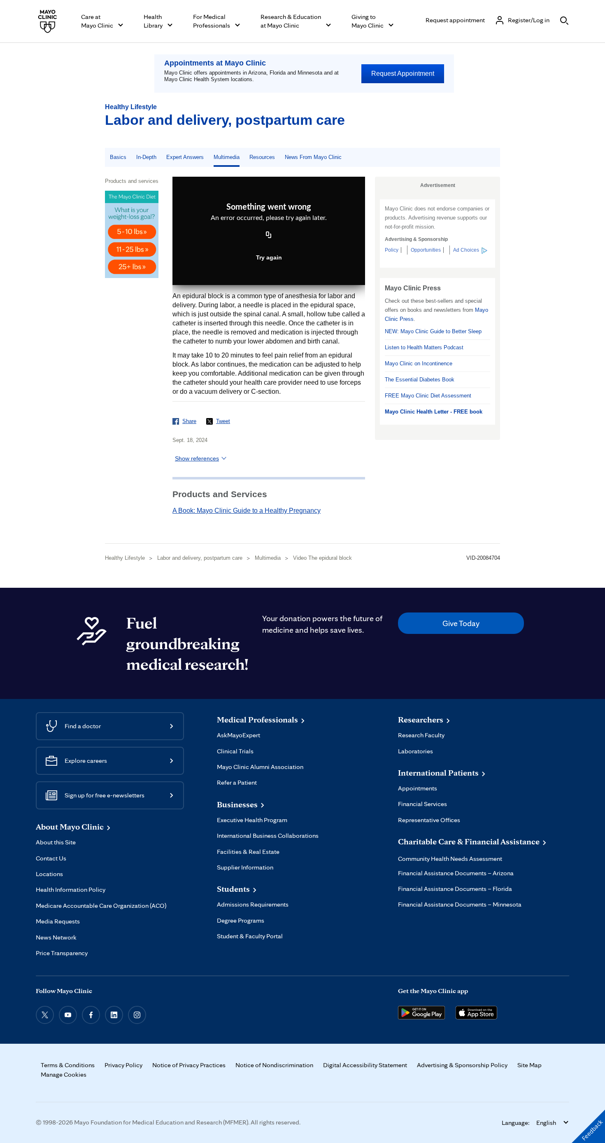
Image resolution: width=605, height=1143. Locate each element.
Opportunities (426, 250)
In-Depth (146, 157)
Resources (262, 157)
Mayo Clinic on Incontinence (418, 363)
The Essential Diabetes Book (419, 379)
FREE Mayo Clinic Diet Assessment (428, 396)
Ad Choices (466, 250)
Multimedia (227, 157)
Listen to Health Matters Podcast (424, 347)
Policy (391, 250)
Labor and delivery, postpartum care (225, 120)
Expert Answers (185, 157)
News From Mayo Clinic (313, 157)
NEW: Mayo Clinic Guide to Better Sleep (433, 331)
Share (189, 421)
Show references (197, 458)
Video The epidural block (322, 558)
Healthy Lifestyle (131, 106)
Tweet (223, 421)
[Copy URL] (268, 235)
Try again (269, 257)
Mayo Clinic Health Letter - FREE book (433, 412)
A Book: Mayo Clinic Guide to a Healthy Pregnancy (246, 510)
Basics (118, 157)
